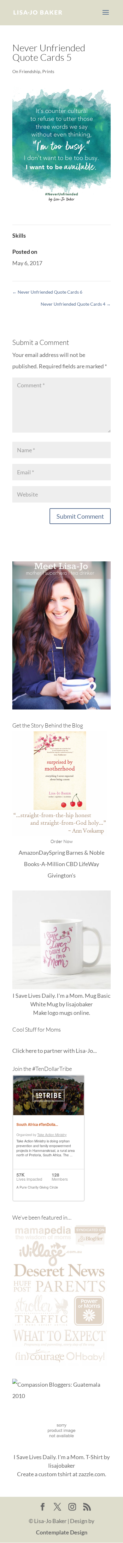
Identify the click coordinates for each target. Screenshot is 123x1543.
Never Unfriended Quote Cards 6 (47, 292)
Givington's (62, 875)
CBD (72, 863)
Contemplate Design (61, 1532)
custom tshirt (55, 1474)
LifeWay (89, 863)
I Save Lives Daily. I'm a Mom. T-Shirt (58, 1456)
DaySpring (52, 852)
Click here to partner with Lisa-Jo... (54, 1050)
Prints (48, 71)
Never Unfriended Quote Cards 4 (76, 304)
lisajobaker (79, 1004)
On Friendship (26, 71)
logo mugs (60, 1012)
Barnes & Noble (85, 852)
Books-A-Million (44, 863)
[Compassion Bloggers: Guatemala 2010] (61, 1395)
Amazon (29, 852)
